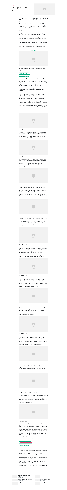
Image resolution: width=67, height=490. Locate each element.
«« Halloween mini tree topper (23, 469)
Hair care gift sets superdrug (45, 479)
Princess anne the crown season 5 (24, 74)
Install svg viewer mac (44, 475)
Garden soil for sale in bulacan (45, 482)
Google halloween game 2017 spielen (25, 441)
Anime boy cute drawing (22, 482)
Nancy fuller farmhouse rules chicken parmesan (24, 476)
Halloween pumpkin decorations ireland (25, 442)
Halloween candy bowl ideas (23, 445)
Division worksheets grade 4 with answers (25, 479)
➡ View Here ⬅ (33, 50)
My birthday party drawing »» (38, 469)
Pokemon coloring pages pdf (23, 76)
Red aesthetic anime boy (23, 73)
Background (14, 5)
